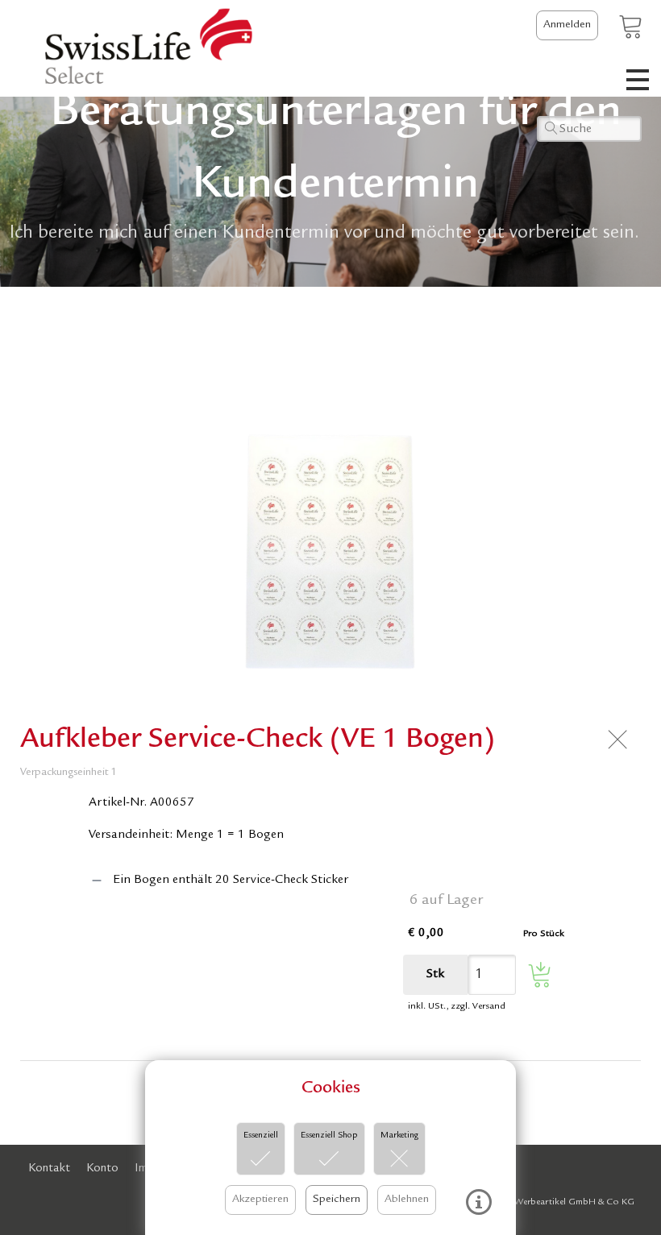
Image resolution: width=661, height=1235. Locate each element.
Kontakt (49, 1169)
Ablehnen (407, 1199)
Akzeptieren (260, 1199)
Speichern (336, 1199)
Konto (102, 1169)
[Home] (140, 47)
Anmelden (567, 25)
